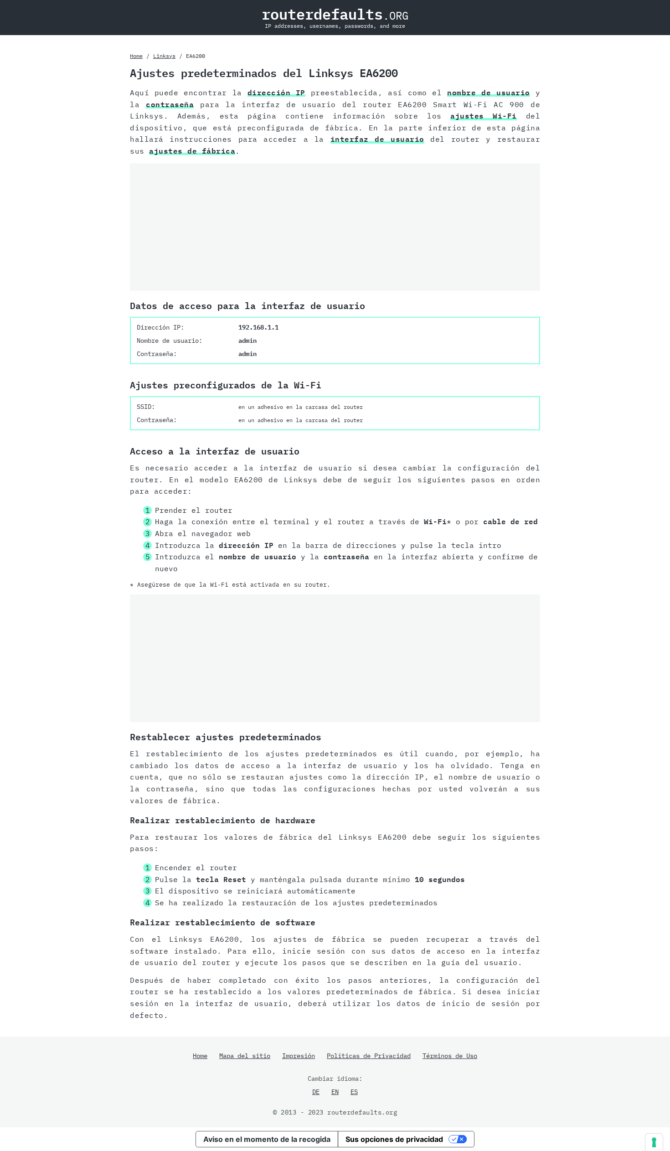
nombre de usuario (488, 92)
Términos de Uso (450, 1056)
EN (335, 1092)
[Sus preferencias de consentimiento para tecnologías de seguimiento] (654, 1142)
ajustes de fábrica (192, 150)
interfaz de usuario (377, 139)
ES (354, 1092)
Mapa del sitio (244, 1056)
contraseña (170, 104)
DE (316, 1092)
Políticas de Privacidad (369, 1056)
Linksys (164, 55)
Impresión (298, 1056)
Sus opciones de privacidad (394, 1139)
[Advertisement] (335, 227)
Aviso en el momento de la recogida (266, 1139)
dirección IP (276, 92)
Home (136, 55)
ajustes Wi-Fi (483, 115)
